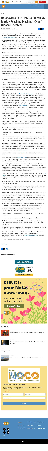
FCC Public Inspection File (32, 422)
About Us (20, 422)
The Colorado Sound (41, 428)
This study (22, 153)
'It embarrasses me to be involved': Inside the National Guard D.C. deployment (27, 332)
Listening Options (21, 425)
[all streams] (46, 6)
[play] (3, 6)
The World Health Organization (26, 94)
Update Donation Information (40, 422)
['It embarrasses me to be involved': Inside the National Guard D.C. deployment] (5, 333)
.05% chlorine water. (22, 150)
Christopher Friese (22, 157)
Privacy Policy (30, 425)
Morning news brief (5, 351)
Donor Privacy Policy (31, 428)
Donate (43, 2)
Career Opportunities (22, 427)
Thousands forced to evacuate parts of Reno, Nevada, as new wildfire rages (26, 357)
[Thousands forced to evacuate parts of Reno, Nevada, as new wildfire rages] (5, 358)
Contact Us (39, 425)
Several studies (23, 46)
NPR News (3, 13)
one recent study (23, 105)
